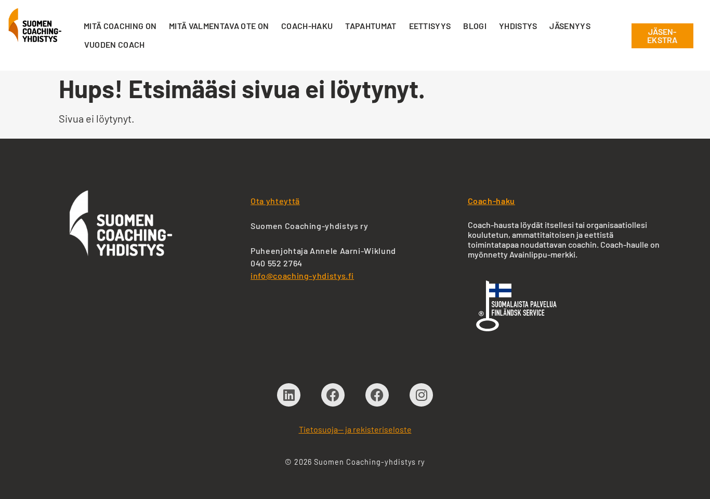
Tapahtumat (370, 26)
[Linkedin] (288, 395)
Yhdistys (518, 26)
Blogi (475, 26)
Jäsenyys (569, 26)
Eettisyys (430, 26)
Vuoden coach (114, 44)
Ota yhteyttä (275, 201)
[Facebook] (333, 395)
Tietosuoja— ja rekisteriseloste (355, 429)
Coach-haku (307, 26)
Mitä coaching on (120, 26)
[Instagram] (421, 395)
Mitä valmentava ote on (219, 26)
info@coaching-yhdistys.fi (302, 275)
